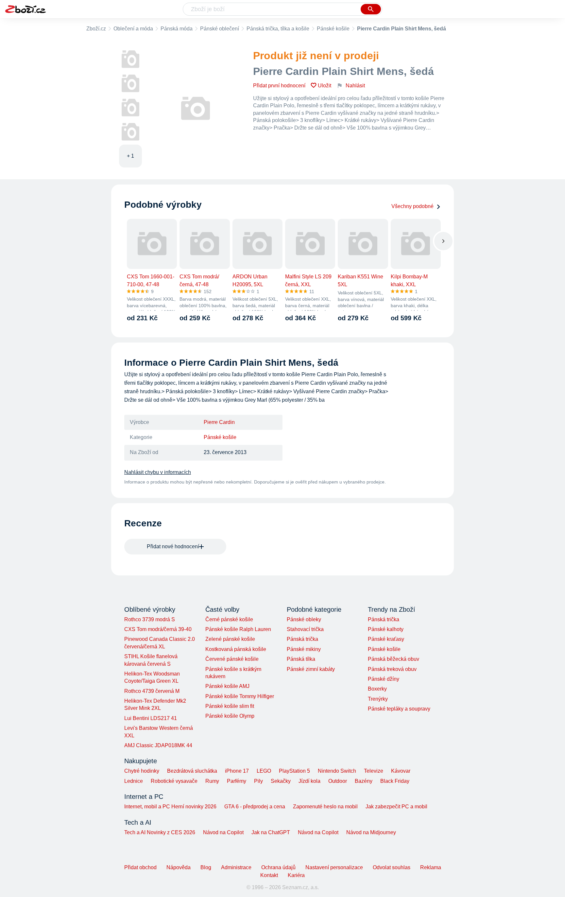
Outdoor (337, 781)
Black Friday (394, 781)
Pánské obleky (304, 619)
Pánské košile (333, 28)
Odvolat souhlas (391, 867)
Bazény (363, 781)
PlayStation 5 (294, 771)
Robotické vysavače (174, 781)
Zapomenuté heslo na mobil (325, 806)
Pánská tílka (301, 659)
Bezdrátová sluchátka (192, 771)
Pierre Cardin (219, 422)
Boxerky (377, 689)
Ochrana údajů (278, 867)
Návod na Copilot (223, 832)
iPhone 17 (237, 771)
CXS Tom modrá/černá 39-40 (158, 629)
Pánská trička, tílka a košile (278, 28)
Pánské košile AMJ (227, 686)
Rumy (212, 781)
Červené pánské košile (232, 659)
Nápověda (178, 867)
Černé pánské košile (229, 619)
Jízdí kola (309, 781)
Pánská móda (177, 28)
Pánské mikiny (304, 649)
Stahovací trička (305, 629)
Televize (373, 771)
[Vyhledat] (371, 9)
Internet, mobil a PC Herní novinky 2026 (170, 806)
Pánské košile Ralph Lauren (238, 629)
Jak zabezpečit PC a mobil (396, 806)
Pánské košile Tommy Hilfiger (239, 696)
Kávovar (400, 771)
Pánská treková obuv (392, 669)
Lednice (133, 781)
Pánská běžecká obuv (393, 659)
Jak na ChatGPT (270, 832)
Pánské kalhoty (385, 629)
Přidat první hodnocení (279, 85)
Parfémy (236, 781)
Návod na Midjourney (371, 832)
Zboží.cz (96, 28)
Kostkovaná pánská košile (235, 649)
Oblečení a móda (133, 28)
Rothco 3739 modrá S (149, 619)
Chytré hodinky (141, 771)
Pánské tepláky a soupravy (399, 709)
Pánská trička (302, 639)
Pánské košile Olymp (229, 716)
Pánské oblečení (219, 28)
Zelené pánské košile (230, 639)
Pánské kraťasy (386, 639)
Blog (205, 867)
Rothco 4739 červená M (152, 691)
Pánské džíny (383, 679)
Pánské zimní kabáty (311, 669)
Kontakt (269, 875)
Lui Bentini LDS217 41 (150, 718)
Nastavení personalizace (334, 867)
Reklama (430, 867)
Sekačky (281, 781)
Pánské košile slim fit (229, 706)
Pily (258, 781)
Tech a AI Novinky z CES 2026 (159, 832)
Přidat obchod (140, 867)
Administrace (236, 867)
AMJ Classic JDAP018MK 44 (158, 745)
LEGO (264, 771)
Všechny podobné (412, 206)
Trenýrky (378, 699)
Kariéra (296, 875)
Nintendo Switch (337, 771)
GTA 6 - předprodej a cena (254, 806)
